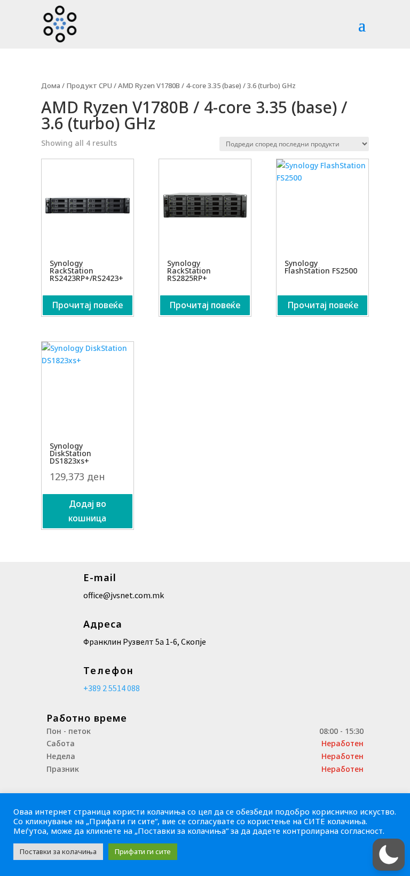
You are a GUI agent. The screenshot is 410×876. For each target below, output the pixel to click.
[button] (389, 855)
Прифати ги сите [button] (143, 851)
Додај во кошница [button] (87, 511)
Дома (50, 85)
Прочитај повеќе (87, 305)
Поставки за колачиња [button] (58, 851)
